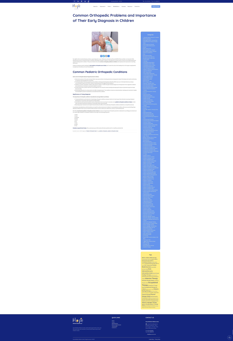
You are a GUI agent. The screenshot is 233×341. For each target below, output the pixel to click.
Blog (144, 54)
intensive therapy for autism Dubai (150, 125)
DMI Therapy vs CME (147, 82)
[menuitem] (96, 6)
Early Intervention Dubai (148, 86)
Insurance (124, 6)
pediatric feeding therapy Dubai (149, 161)
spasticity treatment (147, 215)
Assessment (102, 6)
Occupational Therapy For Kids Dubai (150, 151)
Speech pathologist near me (149, 227)
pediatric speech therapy (148, 176)
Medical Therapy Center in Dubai (149, 137)
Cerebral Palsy (146, 59)
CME (157, 263)
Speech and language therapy (153, 300)
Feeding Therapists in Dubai (149, 97)
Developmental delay (147, 79)
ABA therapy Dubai (147, 39)
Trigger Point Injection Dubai (149, 241)
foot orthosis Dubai (147, 102)
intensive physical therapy (148, 115)
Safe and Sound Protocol (148, 205)
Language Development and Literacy (150, 134)
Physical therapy (146, 184)
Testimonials (114, 326)
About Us (95, 6)
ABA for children (146, 258)
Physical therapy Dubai (148, 295)
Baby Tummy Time (147, 48)
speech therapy (146, 304)
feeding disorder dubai (147, 95)
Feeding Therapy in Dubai (148, 101)
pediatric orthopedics (103, 131)
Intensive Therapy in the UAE (149, 126)
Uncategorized (146, 244)
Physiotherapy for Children (148, 195)
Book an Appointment (116, 325)
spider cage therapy (147, 233)
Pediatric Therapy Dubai (148, 183)
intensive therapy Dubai (148, 123)
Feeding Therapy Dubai (148, 100)
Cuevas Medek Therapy (147, 77)
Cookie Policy (151, 339)
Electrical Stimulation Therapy (149, 91)
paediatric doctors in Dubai (149, 289)
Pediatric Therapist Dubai (148, 177)
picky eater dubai (145, 299)
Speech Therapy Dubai (147, 229)
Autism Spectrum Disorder (148, 44)
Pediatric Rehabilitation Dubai (149, 173)
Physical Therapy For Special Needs (150, 190)
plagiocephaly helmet (151, 299)
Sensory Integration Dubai (148, 211)
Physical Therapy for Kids (148, 188)
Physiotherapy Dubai (147, 194)
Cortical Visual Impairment (148, 73)
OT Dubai (145, 154)
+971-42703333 (147, 1)
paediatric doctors (147, 155)
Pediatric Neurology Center (148, 165)
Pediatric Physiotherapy (148, 170)
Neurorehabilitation (147, 141)
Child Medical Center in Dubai (149, 65)
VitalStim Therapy (147, 247)
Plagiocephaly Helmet (147, 201)
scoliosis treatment (147, 209)
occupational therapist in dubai (149, 143)
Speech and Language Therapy (149, 222)
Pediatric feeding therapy (148, 159)
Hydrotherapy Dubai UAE (148, 113)
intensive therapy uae (147, 127)
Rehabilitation (115, 323)
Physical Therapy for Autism (149, 187)
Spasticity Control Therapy (148, 213)
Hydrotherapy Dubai (147, 112)
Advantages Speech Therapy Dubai (150, 40)
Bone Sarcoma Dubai (147, 55)
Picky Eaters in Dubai (147, 199)
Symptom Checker (155, 6)
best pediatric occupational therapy (147, 261)
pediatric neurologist (147, 163)
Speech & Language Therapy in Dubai (150, 217)
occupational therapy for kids (149, 150)
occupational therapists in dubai (150, 144)
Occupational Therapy (150, 283)
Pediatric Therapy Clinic (148, 181)
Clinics (109, 6)
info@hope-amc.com (151, 334)
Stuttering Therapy (147, 234)
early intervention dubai (147, 272)
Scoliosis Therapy (146, 208)
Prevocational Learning (148, 204)
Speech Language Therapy (148, 224)
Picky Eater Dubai (146, 198)
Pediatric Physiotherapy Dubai (149, 172)
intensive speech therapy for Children (151, 120)
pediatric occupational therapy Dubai (150, 168)
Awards (144, 47)
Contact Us (137, 6)
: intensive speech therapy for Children (151, 37)
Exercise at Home (146, 94)
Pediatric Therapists (147, 180)
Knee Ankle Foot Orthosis (148, 131)
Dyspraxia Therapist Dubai (148, 83)
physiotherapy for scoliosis (154, 298)
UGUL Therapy (146, 242)
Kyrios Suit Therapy (147, 133)
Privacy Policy (157, 339)
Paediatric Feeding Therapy (148, 158)
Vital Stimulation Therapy (148, 245)
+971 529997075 (156, 1)
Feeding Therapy (146, 98)
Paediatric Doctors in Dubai (148, 156)
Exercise (145, 93)
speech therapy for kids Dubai (149, 230)
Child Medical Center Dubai (148, 63)
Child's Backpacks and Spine (149, 68)
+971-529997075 (150, 332)
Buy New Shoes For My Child (149, 58)
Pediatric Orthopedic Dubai (91, 131)
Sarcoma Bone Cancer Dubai (149, 206)
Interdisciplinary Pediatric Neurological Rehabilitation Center (150, 129)
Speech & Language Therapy (149, 216)
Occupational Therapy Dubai (149, 147)
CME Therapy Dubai (147, 72)
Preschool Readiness (147, 202)
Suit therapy (145, 236)
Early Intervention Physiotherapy (150, 87)
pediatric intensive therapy (148, 162)
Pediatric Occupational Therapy (149, 166)
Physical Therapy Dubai (148, 186)
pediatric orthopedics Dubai (113, 131)
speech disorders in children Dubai (150, 223)
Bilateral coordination (147, 52)
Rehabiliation (116, 6)
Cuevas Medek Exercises (148, 76)
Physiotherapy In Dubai (148, 197)
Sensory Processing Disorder (149, 212)
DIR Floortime (146, 80)
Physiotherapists (154, 296)
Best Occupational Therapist (149, 50)
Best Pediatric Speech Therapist (149, 51)
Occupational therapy (147, 145)
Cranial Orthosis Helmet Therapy (150, 75)
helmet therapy (146, 107)
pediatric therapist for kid (148, 179)
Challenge (145, 61)
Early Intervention (146, 270)
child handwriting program (148, 62)
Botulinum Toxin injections (148, 57)
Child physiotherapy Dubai (148, 66)
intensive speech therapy (148, 119)
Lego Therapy (146, 136)
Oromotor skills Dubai (147, 152)
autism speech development (149, 45)
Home (113, 320)
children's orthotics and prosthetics (150, 69)
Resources (130, 6)
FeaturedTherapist (156, 273)
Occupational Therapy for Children (150, 148)
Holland (144, 108)
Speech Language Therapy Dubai (150, 226)
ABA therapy (153, 258)
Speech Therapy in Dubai (148, 231)
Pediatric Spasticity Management (150, 174)
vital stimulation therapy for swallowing (149, 307)
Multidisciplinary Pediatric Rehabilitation (148, 139)
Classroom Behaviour (147, 70)
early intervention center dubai (149, 84)
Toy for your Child (146, 240)
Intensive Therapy (147, 122)
